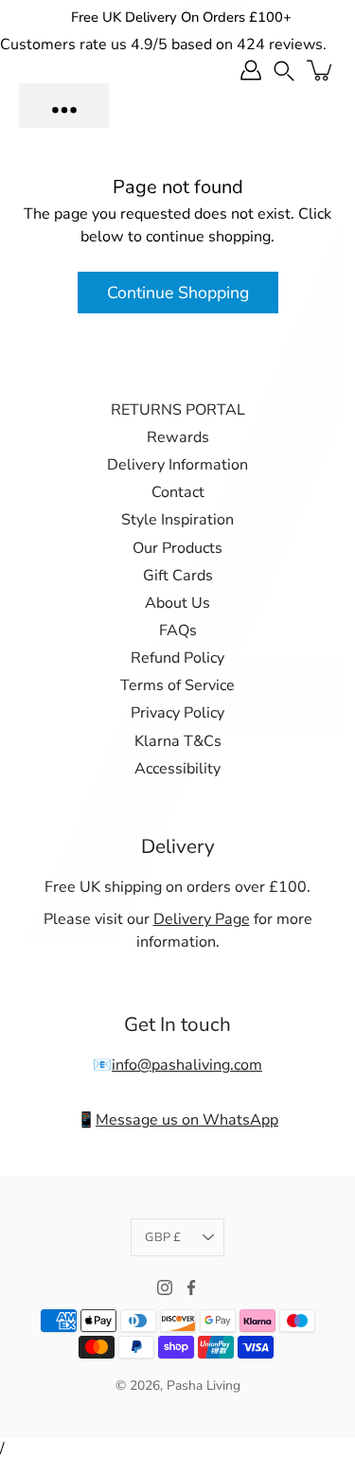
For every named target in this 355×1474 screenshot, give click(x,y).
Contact (177, 492)
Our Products (177, 548)
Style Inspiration (177, 519)
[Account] (251, 70)
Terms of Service (177, 685)
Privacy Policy (177, 712)
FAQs (178, 630)
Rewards (178, 437)
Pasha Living (203, 1385)
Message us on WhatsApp (187, 1120)
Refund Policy (177, 658)
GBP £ (163, 1237)
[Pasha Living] (64, 105)
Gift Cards (178, 575)
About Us (177, 603)
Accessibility (177, 768)
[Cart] (321, 70)
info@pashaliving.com (187, 1065)
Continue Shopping (178, 292)
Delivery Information (177, 464)
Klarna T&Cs (178, 741)
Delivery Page (201, 919)
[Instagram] (164, 1287)
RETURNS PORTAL (178, 410)
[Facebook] (191, 1287)
